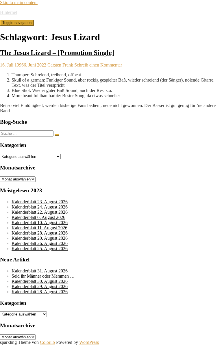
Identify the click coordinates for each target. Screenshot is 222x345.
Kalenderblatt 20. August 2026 (40, 238)
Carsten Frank (60, 64)
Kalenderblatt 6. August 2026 (38, 217)
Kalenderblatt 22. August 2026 (40, 212)
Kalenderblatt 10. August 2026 (40, 222)
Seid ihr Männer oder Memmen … (43, 276)
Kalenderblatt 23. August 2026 (40, 201)
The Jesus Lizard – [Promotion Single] (57, 52)
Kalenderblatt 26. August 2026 (40, 243)
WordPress (89, 342)
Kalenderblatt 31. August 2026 (40, 270)
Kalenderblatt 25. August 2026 (40, 248)
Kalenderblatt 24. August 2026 (40, 206)
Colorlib (47, 342)
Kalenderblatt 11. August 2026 (39, 227)
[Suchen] (57, 135)
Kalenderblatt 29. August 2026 (40, 286)
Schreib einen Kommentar (98, 64)
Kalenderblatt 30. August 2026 (40, 281)
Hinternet (8, 12)
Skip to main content (19, 2)
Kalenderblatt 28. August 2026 (40, 232)
